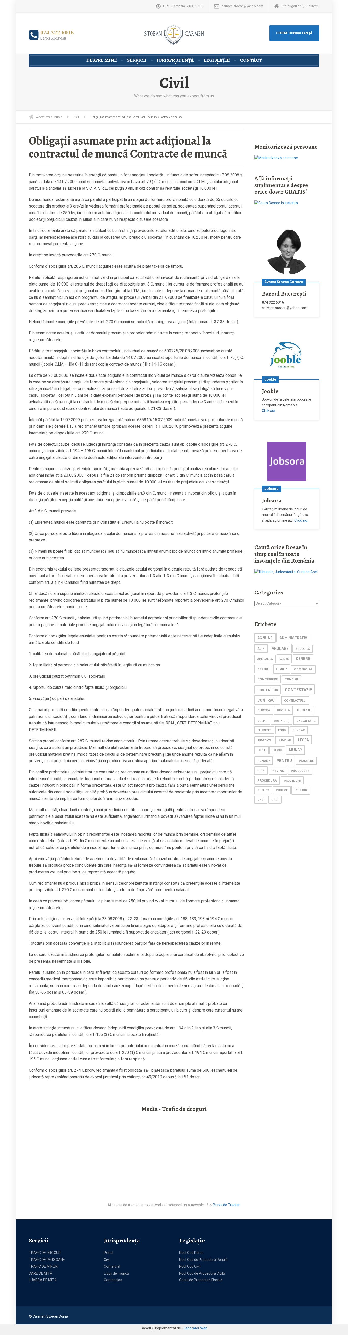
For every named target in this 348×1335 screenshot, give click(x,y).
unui (274, 800)
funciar (299, 730)
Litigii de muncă (116, 1273)
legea (303, 740)
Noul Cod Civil (189, 1266)
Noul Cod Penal (191, 1253)
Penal (108, 1253)
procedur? (300, 771)
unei (260, 800)
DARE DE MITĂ (40, 1273)
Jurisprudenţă (175, 60)
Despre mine (101, 60)
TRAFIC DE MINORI (43, 1266)
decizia (283, 710)
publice (282, 790)
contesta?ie (298, 689)
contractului (295, 700)
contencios (267, 690)
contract (267, 700)
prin (261, 771)
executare (306, 721)
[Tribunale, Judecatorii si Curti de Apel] (286, 571)
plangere (306, 761)
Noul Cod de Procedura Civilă (202, 1273)
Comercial (112, 1266)
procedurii (292, 780)
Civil (107, 1260)
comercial (303, 669)
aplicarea (265, 659)
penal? (263, 761)
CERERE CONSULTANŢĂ (294, 33)
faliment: (264, 730)
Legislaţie (217, 60)
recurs (301, 790)
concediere (267, 679)
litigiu (277, 750)
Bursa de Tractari (226, 1205)
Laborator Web (195, 1328)
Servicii (137, 60)
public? (263, 790)
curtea (263, 710)
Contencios (113, 1280)
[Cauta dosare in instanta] (276, 203)
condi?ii (291, 679)
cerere (303, 659)
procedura (267, 780)
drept (262, 721)
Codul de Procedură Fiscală (200, 1280)
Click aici (268, 411)
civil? (281, 669)
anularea (303, 649)
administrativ (293, 638)
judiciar (284, 740)
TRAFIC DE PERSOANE (47, 1260)
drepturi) (281, 721)
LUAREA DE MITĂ (43, 1280)
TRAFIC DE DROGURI (45, 1253)
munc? (295, 750)
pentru (284, 760)
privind (278, 771)
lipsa (261, 750)
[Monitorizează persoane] (276, 157)
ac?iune (265, 638)
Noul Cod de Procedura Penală (203, 1260)
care (284, 659)
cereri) (263, 669)
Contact (251, 60)
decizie (304, 710)
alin (261, 649)
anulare (280, 648)
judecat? (264, 740)
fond (282, 730)
